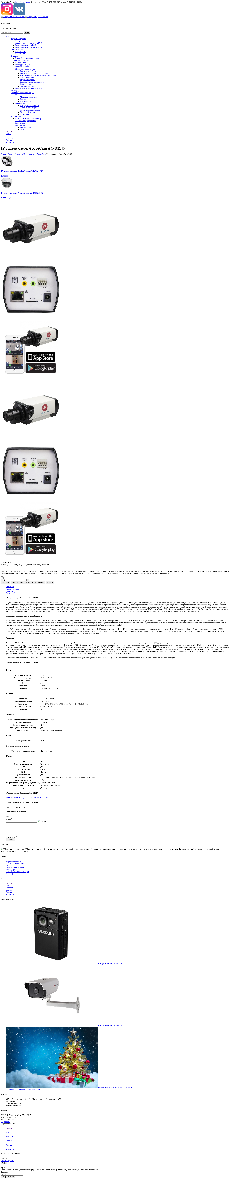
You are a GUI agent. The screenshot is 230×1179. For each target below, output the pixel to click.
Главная (4, 154)
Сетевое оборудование (20, 60)
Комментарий (12, 837)
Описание (10, 587)
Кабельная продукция (19, 49)
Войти (4, 1163)
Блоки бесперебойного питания (28, 58)
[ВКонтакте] (19, 14)
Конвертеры (20, 123)
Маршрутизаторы (22, 65)
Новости (9, 888)
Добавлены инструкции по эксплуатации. (23, 1089)
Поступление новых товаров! (110, 964)
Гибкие (23, 99)
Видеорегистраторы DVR (25, 45)
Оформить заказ (8, 1177)
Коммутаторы (21, 62)
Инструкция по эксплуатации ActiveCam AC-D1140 (27, 798)
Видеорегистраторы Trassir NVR (28, 47)
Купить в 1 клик (17, 582)
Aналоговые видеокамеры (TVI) (28, 43)
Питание (14, 56)
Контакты (10, 894)
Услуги (9, 886)
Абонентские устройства (25, 121)
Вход (17, 2)
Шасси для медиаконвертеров (32, 82)
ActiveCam (41, 154)
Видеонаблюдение (18, 39)
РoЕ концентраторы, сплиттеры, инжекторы (38, 75)
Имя (8, 816)
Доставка (9, 890)
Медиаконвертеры (22, 67)
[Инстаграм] (7, 14)
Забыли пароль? (7, 1161)
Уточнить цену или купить (34, 582)
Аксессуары (15, 90)
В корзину (5, 582)
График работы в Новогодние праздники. (115, 1087)
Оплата (9, 892)
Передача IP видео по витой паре (28, 88)
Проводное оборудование (25, 69)
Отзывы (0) (10, 593)
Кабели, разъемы (27, 84)
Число (9, 819)
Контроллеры (25, 127)
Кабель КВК (20, 52)
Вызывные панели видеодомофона (29, 119)
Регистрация (25, 2)
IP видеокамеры (21, 41)
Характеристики (12, 589)
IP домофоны (16, 116)
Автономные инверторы (30, 110)
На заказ (49, 582)
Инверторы (20, 103)
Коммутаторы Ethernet (29, 71)
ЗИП (22, 129)
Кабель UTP (20, 54)
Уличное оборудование (29, 86)
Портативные (25, 101)
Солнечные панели (23, 95)
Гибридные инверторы (29, 106)
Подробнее (5, 1122)
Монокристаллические (29, 97)
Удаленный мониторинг (30, 112)
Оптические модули (28, 78)
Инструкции (11, 591)
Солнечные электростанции (22, 93)
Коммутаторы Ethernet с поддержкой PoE (37, 73)
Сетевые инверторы (28, 108)
